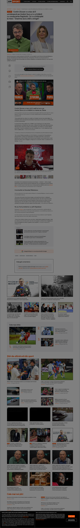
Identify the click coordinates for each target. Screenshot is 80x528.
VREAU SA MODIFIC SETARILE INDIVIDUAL (71, 520)
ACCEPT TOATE (71, 516)
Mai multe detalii (25, 516)
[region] (40, 519)
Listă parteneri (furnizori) (40, 519)
